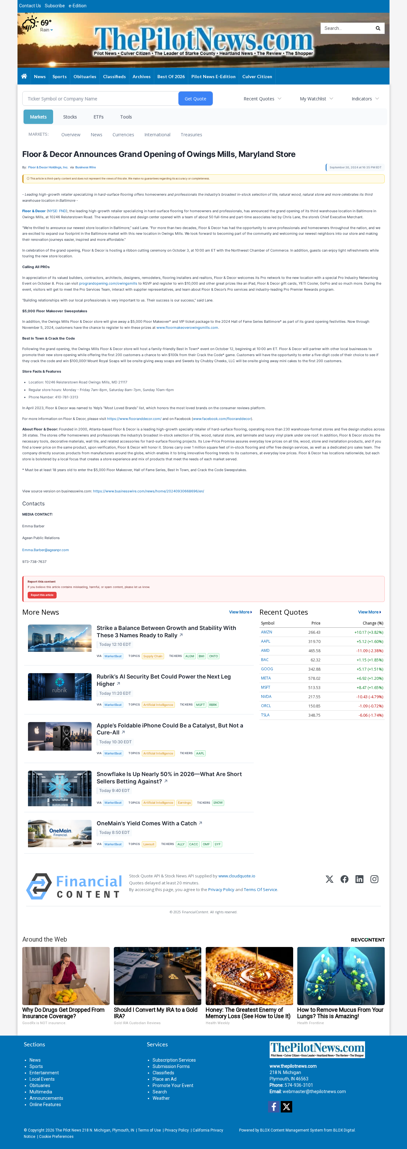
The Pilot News (68, 1130)
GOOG (267, 669)
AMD (265, 650)
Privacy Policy (221, 889)
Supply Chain (152, 656)
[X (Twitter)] (329, 886)
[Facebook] (344, 886)
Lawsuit (149, 844)
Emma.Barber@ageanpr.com (45, 550)
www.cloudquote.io (236, 876)
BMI (201, 656)
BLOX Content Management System (291, 1130)
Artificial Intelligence (158, 704)
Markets (38, 117)
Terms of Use (149, 1130)
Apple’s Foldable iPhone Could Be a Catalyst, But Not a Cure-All (170, 729)
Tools (126, 117)
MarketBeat (113, 656)
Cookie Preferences (56, 1136)
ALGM (189, 656)
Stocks (70, 117)
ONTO (213, 656)
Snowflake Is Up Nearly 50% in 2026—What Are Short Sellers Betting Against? (169, 778)
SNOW (218, 802)
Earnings (184, 802)
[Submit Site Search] (378, 28)
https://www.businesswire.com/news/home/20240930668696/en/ (148, 491)
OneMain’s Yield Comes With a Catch (150, 823)
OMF (206, 844)
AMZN (266, 632)
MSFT (200, 704)
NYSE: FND (57, 211)
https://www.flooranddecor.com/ (134, 418)
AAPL (200, 753)
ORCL (266, 705)
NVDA (266, 696)
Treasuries (191, 135)
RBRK (213, 704)
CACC (193, 844)
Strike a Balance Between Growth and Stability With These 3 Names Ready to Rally (166, 632)
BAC (265, 659)
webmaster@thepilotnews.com (314, 1091)
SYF (218, 844)
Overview (70, 135)
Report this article (42, 595)
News (96, 135)
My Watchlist (313, 99)
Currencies (123, 135)
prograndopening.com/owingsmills (108, 283)
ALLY (181, 844)
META (266, 678)
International (157, 135)
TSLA (265, 715)
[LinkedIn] (359, 886)
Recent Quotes (259, 99)
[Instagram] (374, 886)
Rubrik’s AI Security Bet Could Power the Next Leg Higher (164, 680)
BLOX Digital (344, 1130)
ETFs (98, 117)
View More (239, 612)
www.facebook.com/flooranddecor (222, 418)
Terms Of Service (260, 889)
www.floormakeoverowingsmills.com (187, 327)
